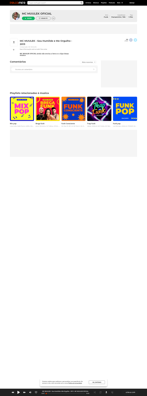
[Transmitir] (118, 392)
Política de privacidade (75, 383)
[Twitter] (135, 40)
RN (124, 17)
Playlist (112, 392)
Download (106, 392)
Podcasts (112, 3)
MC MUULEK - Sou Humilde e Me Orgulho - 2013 (58, 391)
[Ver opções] (53, 18)
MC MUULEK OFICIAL (37, 13)
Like (36, 392)
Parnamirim (116, 17)
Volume (30, 392)
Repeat (100, 392)
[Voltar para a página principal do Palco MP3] (18, 3)
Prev (13, 392)
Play (19, 392)
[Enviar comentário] (94, 69)
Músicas (96, 3)
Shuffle (95, 392)
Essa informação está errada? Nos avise (33, 49)
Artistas (88, 3)
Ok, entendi (96, 382)
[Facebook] (131, 40)
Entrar (132, 3)
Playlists (104, 3)
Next (24, 392)
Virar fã (44, 18)
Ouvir (29, 18)
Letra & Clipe (130, 392)
